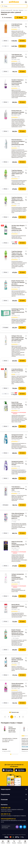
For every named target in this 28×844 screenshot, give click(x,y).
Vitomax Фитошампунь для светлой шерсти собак (12, 729)
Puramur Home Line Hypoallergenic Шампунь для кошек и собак (18, 112)
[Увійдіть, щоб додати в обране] (26, 24)
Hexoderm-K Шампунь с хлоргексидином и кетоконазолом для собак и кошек (18, 82)
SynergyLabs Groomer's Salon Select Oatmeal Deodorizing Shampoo (17, 436)
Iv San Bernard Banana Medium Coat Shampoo (17, 370)
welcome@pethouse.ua (8, 818)
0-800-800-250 (5, 808)
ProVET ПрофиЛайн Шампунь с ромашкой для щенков (17, 660)
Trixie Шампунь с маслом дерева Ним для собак (18, 488)
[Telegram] (24, 826)
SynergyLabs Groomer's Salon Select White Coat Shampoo (17, 463)
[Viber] (17, 826)
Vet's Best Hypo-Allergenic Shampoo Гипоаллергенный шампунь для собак (18, 228)
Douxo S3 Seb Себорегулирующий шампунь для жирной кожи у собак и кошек (17, 405)
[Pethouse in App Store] (20, 770)
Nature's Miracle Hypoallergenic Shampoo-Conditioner (18, 606)
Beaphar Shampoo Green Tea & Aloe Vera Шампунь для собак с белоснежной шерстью (18, 283)
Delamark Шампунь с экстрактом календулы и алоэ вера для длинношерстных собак (18, 142)
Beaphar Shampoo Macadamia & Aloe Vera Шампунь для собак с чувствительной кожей (18, 632)
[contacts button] (26, 2)
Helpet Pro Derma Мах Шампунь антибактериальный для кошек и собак (18, 544)
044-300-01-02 (5, 814)
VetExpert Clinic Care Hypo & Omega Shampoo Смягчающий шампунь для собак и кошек (18, 338)
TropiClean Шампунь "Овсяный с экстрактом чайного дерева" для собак (18, 173)
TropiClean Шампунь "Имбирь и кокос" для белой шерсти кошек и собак (17, 200)
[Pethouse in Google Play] (8, 770)
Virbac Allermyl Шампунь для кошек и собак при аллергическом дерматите (18, 516)
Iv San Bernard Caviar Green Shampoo (17, 24)
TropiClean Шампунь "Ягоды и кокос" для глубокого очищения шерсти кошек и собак (17, 254)
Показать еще (15, 712)
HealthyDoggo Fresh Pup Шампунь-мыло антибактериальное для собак (18, 311)
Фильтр (21, 17)
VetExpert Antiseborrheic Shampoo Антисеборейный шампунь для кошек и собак (18, 577)
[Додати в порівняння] (26, 27)
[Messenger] (20, 826)
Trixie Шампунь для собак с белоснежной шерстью (17, 56)
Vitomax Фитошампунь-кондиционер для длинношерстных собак (18, 685)
